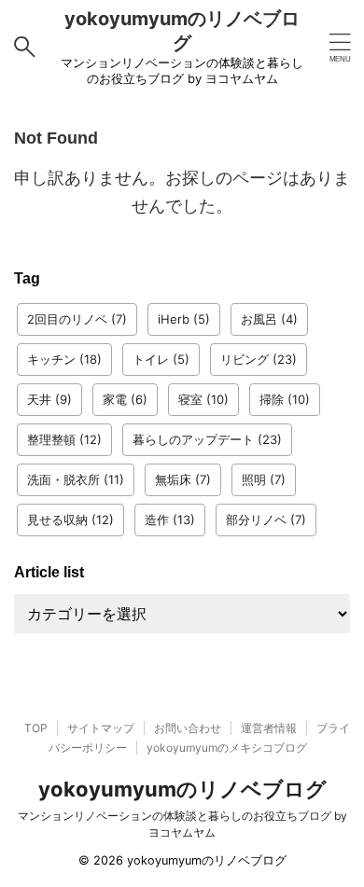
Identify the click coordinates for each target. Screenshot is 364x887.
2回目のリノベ (77, 319)
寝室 (203, 399)
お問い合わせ (187, 728)
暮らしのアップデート (207, 439)
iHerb (184, 319)
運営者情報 (269, 728)
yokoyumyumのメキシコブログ (227, 748)
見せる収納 (70, 519)
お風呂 (269, 319)
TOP (36, 728)
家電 (125, 399)
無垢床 (183, 479)
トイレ (161, 359)
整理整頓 (64, 439)
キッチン (64, 359)
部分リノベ (266, 519)
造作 (170, 519)
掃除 (284, 399)
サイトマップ (100, 728)
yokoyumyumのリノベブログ (182, 789)
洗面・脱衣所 (75, 479)
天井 (49, 399)
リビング (258, 359)
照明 (264, 479)
